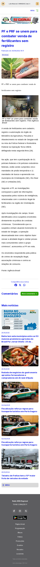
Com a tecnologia (17, 563)
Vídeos (20, 537)
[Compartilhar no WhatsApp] (24, 285)
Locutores (20, 554)
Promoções (20, 541)
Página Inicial (20, 524)
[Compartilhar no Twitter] (20, 285)
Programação (20, 528)
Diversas (5, 55)
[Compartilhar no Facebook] (16, 285)
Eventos (20, 545)
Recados (20, 549)
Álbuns (20, 532)
